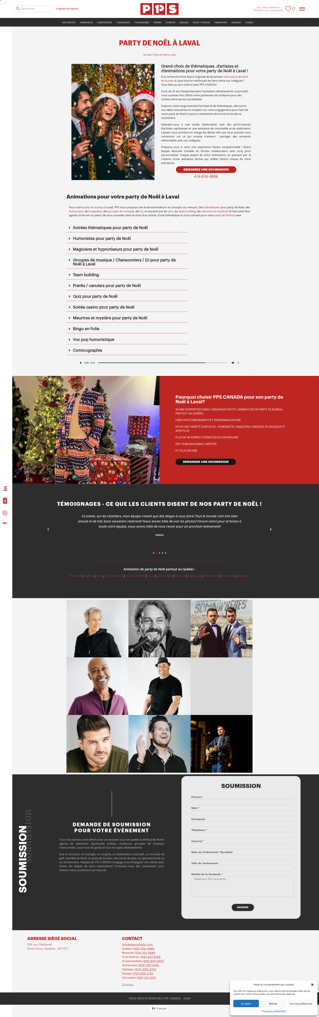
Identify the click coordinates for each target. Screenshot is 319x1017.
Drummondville (135, 576)
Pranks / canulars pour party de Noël (107, 286)
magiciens (96, 211)
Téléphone (199, 830)
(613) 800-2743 (143, 973)
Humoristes (86, 23)
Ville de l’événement (204, 863)
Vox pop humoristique (93, 340)
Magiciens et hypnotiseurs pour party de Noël (115, 249)
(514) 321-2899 (145, 953)
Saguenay (194, 576)
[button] (312, 984)
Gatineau (244, 576)
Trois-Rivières (114, 576)
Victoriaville (228, 576)
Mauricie (180, 576)
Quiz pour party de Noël (95, 296)
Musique (184, 23)
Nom (195, 808)
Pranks (157, 23)
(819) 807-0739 (150, 957)
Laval (151, 576)
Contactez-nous (67, 9)
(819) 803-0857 (153, 961)
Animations (221, 23)
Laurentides (164, 576)
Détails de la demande (207, 874)
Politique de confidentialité (274, 1011)
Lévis (99, 576)
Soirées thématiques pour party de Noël (110, 228)
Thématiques (123, 23)
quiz (170, 211)
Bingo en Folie (86, 329)
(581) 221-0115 (146, 978)
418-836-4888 (206, 176)
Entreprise (198, 819)
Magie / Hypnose (201, 23)
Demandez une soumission (206, 169)
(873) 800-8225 (145, 969)
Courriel (197, 841)
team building (187, 211)
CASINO (249, 23)
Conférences (104, 23)
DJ (141, 211)
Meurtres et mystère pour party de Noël (110, 318)
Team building (142, 23)
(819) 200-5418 (148, 965)
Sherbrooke (210, 576)
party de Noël (223, 215)
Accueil (147, 54)
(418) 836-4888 (144, 948)
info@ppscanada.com (137, 944)
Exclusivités (69, 23)
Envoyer (242, 907)
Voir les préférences (301, 1003)
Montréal (75, 576)
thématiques (211, 207)
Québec (88, 576)
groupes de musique (121, 211)
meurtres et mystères (215, 211)
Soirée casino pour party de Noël (103, 307)
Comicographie (87, 350)
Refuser (273, 1003)
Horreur (170, 23)
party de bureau (93, 207)
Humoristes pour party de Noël (102, 238)
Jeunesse (236, 23)
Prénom (197, 797)
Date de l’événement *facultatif (212, 852)
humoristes (76, 211)
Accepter (246, 1003)
